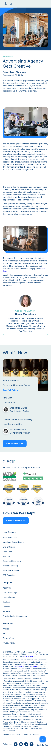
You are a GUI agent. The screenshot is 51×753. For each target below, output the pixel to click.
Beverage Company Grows (16, 385)
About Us (7, 588)
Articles (6, 629)
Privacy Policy (9, 643)
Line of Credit (9, 547)
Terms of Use (8, 638)
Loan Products (9, 532)
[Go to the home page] (8, 4)
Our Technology (10, 592)
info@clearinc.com (29, 656)
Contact (6, 602)
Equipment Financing (12, 561)
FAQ (4, 633)
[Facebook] (16, 744)
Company (7, 582)
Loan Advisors (9, 597)
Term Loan (7, 552)
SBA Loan (7, 556)
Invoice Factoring (10, 566)
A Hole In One (10, 402)
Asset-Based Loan (11, 570)
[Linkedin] (31, 744)
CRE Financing (9, 575)
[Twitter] (26, 744)
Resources (8, 623)
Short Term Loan (10, 537)
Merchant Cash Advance (13, 542)
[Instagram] (21, 744)
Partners (6, 611)
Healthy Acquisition (12, 424)
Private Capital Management (15, 616)
